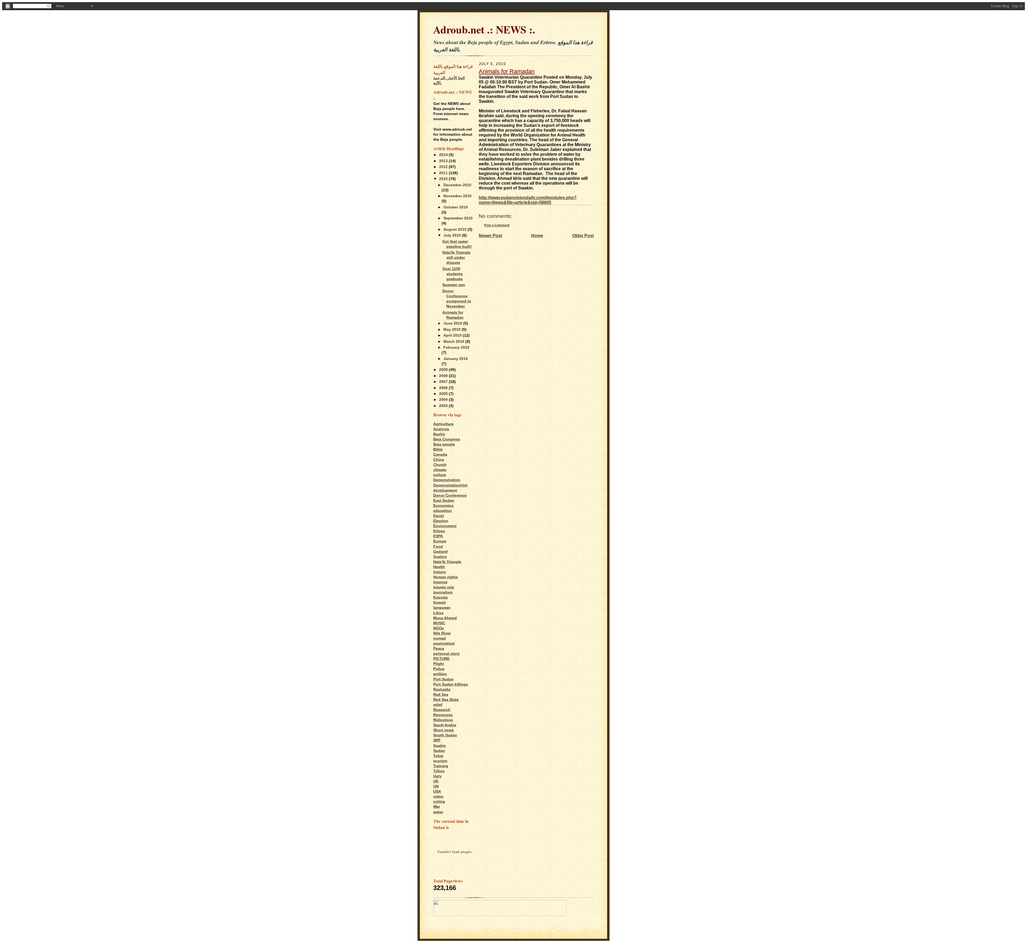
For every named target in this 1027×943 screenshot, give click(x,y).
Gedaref (440, 552)
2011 (444, 173)
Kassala (440, 597)
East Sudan (443, 501)
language (441, 608)
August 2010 (455, 229)
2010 (444, 179)
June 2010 (453, 323)
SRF (437, 740)
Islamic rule (443, 587)
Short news (443, 730)
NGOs (438, 628)
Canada (440, 455)
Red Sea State (446, 700)
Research (441, 710)
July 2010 (452, 235)
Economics (443, 506)
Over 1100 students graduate (452, 274)
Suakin (439, 746)
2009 (444, 370)
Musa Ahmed (445, 618)
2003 (444, 406)
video (438, 796)
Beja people (444, 444)
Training (440, 766)
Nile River (442, 633)
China (438, 460)
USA (437, 791)
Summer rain (453, 285)
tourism (440, 761)
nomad (439, 638)
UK (436, 781)
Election (440, 521)
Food (438, 547)
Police (438, 669)
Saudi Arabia (444, 725)
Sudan (439, 751)
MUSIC (439, 623)
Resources (443, 715)
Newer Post (490, 235)
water (438, 812)
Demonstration (446, 480)
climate (439, 470)
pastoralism (444, 643)
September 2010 (458, 218)
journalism (443, 592)
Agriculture (443, 424)
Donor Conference (450, 495)
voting (439, 802)
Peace (438, 649)
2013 (444, 161)
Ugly (437, 776)
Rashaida (441, 689)
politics (440, 674)
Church (440, 465)
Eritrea (439, 531)
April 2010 (453, 335)
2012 (444, 167)
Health (439, 567)
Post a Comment (496, 225)
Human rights (445, 577)
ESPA (438, 536)
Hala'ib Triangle (447, 562)
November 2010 (457, 196)
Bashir (439, 434)
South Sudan (445, 735)
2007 (444, 382)
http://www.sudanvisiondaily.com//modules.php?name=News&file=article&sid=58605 (528, 200)
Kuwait (439, 602)
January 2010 (455, 359)
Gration (440, 557)
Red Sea (440, 695)
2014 (444, 155)
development (445, 490)
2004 (444, 400)
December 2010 (457, 185)
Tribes (438, 771)
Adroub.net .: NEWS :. (484, 29)
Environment (445, 526)
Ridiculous (443, 720)
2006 (444, 388)
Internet (440, 582)
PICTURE (441, 659)
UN (436, 786)
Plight (438, 664)
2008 (444, 376)
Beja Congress (446, 439)
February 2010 (456, 347)
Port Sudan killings (450, 684)
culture (439, 475)
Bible (438, 449)
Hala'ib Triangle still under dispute (456, 257)
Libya (438, 613)
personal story (446, 654)
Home (537, 235)
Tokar (438, 756)
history (439, 572)
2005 (444, 394)
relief (437, 705)
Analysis (441, 429)
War (436, 807)
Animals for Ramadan (507, 71)
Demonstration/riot (450, 485)
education (442, 511)
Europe (439, 541)
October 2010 (455, 207)
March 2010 (454, 342)
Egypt (438, 516)
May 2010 (452, 330)
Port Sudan (443, 679)
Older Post (583, 235)
